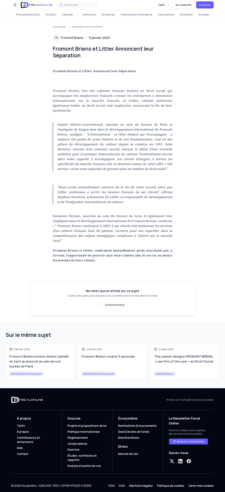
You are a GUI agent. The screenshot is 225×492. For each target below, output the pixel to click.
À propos (23, 432)
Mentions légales (141, 486)
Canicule (67, 14)
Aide (20, 448)
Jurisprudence (77, 444)
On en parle (59, 26)
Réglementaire (78, 438)
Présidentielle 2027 (28, 14)
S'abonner (205, 5)
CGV (122, 486)
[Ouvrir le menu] (15, 5)
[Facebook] (189, 461)
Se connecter (184, 5)
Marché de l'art (128, 454)
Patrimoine (89, 14)
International (166, 14)
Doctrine (73, 450)
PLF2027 (51, 14)
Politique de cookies (170, 486)
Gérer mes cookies (201, 486)
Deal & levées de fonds (133, 432)
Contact (22, 454)
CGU (111, 486)
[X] (172, 461)
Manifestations (128, 438)
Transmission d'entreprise (136, 14)
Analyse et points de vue (84, 466)
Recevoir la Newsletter (190, 441)
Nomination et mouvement (87, 26)
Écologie (203, 14)
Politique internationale (84, 432)
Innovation (186, 14)
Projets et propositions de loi (87, 426)
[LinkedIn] (180, 461)
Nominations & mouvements (137, 426)
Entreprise (108, 14)
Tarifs (161, 5)
